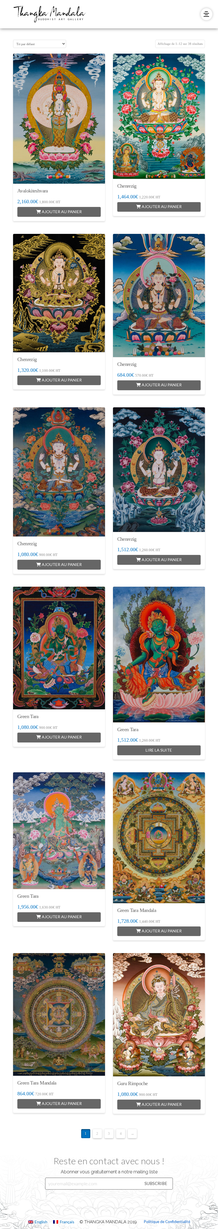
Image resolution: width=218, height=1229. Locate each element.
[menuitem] (38, 1222)
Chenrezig (127, 186)
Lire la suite (159, 750)
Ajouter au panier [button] (61, 211)
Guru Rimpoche (132, 1083)
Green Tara (28, 716)
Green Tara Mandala (136, 910)
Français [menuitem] (67, 1221)
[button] (206, 14)
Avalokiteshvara (32, 191)
